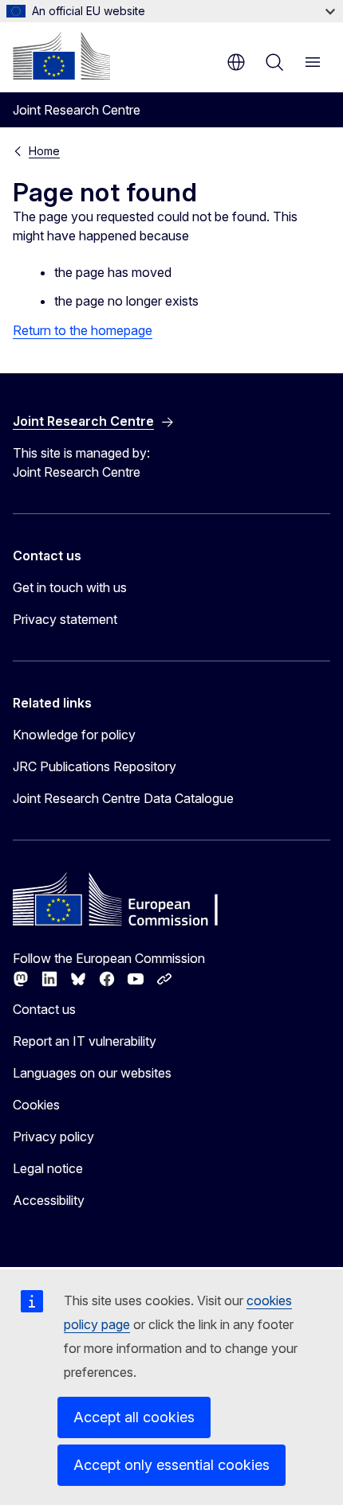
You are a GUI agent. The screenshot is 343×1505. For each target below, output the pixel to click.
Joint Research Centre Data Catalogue (123, 798)
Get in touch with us (70, 587)
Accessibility (49, 1200)
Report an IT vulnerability (84, 1041)
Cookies (36, 1105)
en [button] (236, 62)
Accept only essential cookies (171, 1464)
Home (44, 151)
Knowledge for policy (74, 735)
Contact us (44, 1009)
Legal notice (48, 1168)
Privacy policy (53, 1136)
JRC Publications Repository (94, 766)
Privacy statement (65, 619)
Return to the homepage (82, 330)
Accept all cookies (134, 1417)
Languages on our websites (92, 1073)
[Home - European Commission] (61, 56)
